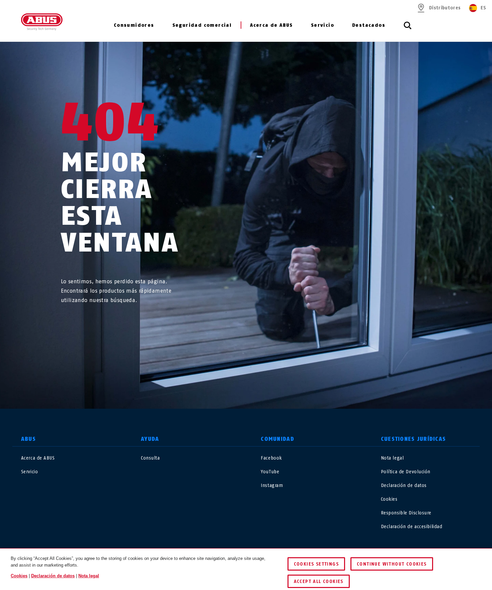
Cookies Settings (316, 564)
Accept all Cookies (318, 581)
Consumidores (134, 25)
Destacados (368, 25)
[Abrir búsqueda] (408, 29)
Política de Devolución (405, 472)
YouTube (270, 472)
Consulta (150, 458)
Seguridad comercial (202, 25)
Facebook (271, 458)
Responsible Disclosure (406, 513)
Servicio (322, 25)
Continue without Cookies (392, 564)
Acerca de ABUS (271, 25)
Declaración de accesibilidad (411, 526)
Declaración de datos (404, 485)
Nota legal (392, 458)
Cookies (389, 499)
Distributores (445, 8)
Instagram (272, 485)
